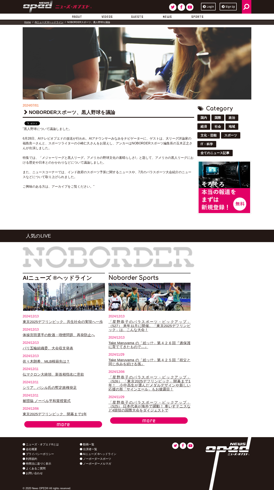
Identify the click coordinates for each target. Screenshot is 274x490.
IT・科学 (207, 144)
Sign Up (230, 6)
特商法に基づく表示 (38, 463)
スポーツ (230, 135)
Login (210, 6)
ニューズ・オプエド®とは (42, 444)
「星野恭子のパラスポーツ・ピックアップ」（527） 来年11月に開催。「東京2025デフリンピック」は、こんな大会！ (150, 326)
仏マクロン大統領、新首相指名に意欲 (53, 374)
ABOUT (77, 16)
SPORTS (197, 16)
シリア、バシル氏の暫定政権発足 (50, 388)
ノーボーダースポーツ (96, 458)
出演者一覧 (89, 449)
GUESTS (137, 16)
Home (27, 22)
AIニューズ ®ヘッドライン (49, 22)
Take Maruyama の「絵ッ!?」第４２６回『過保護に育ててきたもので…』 (150, 345)
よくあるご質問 (35, 468)
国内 (204, 117)
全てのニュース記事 (215, 153)
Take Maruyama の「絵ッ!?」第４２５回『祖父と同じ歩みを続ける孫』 (150, 362)
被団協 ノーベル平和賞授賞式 (47, 401)
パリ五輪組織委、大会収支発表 (48, 348)
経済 (204, 126)
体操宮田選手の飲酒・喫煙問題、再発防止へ (59, 335)
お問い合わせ (34, 473)
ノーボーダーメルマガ (96, 463)
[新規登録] (224, 187)
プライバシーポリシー (39, 454)
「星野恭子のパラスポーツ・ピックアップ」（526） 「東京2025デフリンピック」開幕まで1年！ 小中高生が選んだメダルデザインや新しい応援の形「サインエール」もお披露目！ (150, 383)
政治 (232, 117)
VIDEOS (107, 16)
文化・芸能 (209, 135)
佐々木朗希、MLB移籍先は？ (46, 361)
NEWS (167, 16)
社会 (218, 126)
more (63, 424)
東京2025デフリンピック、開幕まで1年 (55, 414)
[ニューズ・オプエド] (57, 5)
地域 (232, 126)
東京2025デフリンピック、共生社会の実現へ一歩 (63, 322)
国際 (218, 117)
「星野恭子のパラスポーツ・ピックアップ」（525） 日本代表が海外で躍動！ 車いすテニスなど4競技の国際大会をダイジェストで (150, 406)
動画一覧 (88, 444)
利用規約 (31, 458)
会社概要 (31, 449)
